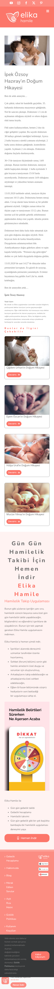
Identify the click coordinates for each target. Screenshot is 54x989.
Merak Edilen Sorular (10, 887)
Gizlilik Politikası (10, 917)
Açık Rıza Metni (9, 903)
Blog (8, 875)
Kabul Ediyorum (40, 955)
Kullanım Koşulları (10, 928)
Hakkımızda (10, 868)
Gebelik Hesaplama (10, 858)
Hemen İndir (18, 985)
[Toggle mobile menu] (48, 11)
